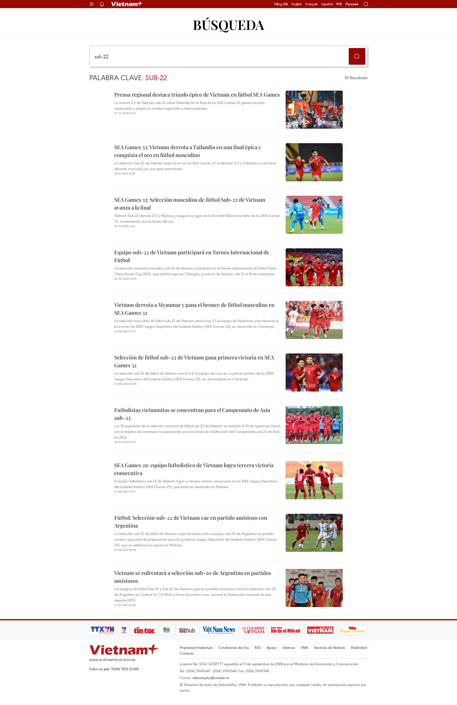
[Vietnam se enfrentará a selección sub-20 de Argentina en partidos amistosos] (314, 588)
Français (311, 4)
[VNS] (219, 630)
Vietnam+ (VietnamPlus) (127, 4)
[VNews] (123, 630)
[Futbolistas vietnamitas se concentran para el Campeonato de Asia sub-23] (314, 425)
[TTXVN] (102, 630)
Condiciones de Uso (233, 647)
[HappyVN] (352, 630)
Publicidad (359, 647)
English (297, 4)
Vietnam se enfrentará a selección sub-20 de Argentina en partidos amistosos (192, 576)
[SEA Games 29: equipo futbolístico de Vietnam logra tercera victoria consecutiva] (314, 480)
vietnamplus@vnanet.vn (210, 677)
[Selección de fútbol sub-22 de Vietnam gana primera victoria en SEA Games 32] (314, 372)
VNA (304, 647)
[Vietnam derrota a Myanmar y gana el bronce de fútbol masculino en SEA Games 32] (314, 320)
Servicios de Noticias (329, 647)
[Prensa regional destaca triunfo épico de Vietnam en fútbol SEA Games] (314, 110)
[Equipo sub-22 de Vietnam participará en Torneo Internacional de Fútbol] (314, 267)
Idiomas (289, 647)
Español (327, 4)
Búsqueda (228, 24)
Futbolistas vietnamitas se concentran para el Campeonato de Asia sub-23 (192, 413)
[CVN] (253, 630)
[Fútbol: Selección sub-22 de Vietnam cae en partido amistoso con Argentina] (314, 533)
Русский (352, 4)
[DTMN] (285, 630)
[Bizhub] (187, 630)
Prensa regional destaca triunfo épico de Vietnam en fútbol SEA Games (197, 94)
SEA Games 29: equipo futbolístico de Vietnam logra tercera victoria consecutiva (193, 468)
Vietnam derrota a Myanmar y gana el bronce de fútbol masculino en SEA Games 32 (194, 308)
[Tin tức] (144, 630)
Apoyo (272, 647)
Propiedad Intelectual (196, 647)
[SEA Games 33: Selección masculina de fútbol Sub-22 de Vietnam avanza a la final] (314, 215)
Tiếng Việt (281, 4)
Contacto (187, 653)
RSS (258, 647)
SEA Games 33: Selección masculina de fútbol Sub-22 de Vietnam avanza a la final (189, 203)
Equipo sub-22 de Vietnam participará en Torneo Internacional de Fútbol (191, 256)
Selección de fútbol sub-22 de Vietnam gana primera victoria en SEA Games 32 (194, 361)
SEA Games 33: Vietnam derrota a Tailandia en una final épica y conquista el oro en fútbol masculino (187, 150)
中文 (339, 4)
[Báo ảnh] (320, 630)
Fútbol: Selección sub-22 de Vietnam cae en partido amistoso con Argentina (190, 521)
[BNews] (166, 630)
